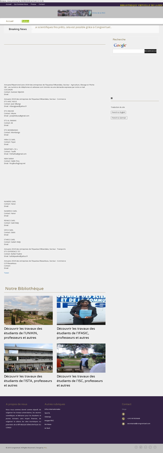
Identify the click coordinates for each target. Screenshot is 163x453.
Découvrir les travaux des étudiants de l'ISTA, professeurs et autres (28, 381)
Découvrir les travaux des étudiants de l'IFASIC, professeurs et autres (76, 333)
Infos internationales (52, 409)
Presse (33, 4)
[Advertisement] (54, 61)
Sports (47, 413)
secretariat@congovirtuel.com (138, 424)
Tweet (6, 273)
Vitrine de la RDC (98, 13)
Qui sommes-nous (21, 4)
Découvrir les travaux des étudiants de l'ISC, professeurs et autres (80, 381)
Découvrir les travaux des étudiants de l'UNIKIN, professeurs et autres (23, 333)
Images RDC (49, 421)
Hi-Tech (47, 428)
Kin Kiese (48, 424)
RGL (45, 448)
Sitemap (48, 417)
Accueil (8, 4)
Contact (42, 4)
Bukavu (25, 21)
